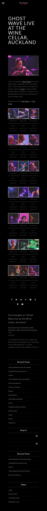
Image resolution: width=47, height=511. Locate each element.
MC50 (11, 419)
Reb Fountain (13, 411)
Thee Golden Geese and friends (19, 379)
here (22, 89)
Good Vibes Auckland (16, 399)
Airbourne (12, 423)
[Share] (11, 299)
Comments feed (14, 498)
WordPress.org (14, 502)
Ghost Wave (26, 81)
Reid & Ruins (13, 395)
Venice (11, 375)
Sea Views (25, 101)
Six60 (10, 415)
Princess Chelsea (14, 387)
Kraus (11, 403)
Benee (11, 391)
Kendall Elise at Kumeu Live (18, 371)
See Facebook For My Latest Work (20, 367)
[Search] (36, 435)
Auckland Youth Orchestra (17, 407)
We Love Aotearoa (15, 383)
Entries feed (13, 494)
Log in (10, 490)
